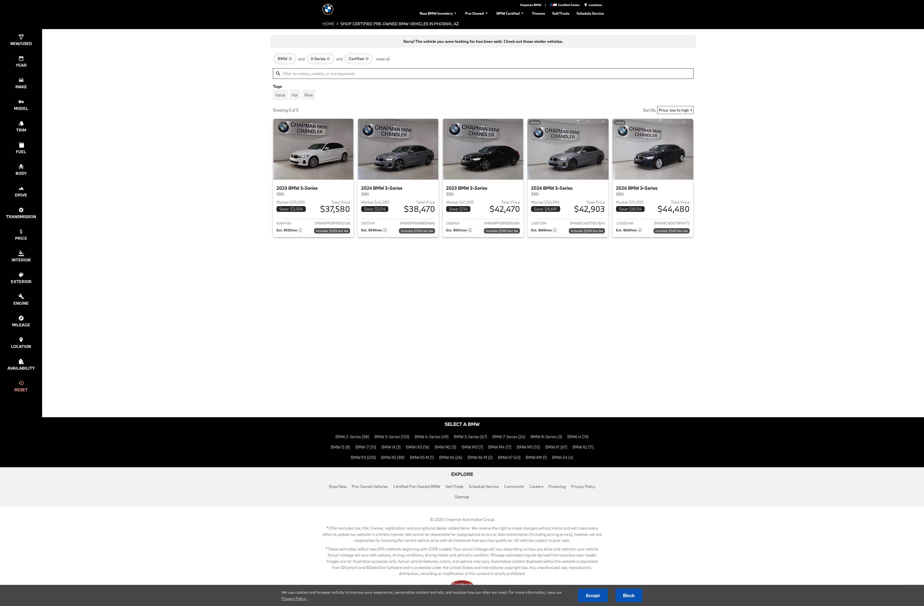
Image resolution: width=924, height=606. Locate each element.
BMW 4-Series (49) (432, 436)
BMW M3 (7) (472, 446)
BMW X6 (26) (450, 457)
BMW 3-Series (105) (391, 436)
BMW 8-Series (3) (546, 436)
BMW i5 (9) (340, 446)
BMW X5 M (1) (422, 457)
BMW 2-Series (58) (352, 436)
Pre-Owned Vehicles (370, 486)
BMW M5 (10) (528, 446)
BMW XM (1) (536, 457)
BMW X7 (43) (509, 457)
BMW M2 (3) (445, 446)
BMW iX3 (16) (417, 446)
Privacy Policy (583, 486)
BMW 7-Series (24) (508, 436)
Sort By (649, 110)
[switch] (280, 94)
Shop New (337, 486)
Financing (557, 486)
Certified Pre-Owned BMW (416, 486)
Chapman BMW (530, 5)
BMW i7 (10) (365, 446)
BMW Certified (508, 13)
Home (328, 23)
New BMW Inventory (436, 13)
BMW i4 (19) (578, 436)
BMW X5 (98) (392, 457)
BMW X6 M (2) (480, 457)
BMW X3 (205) (363, 457)
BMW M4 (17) (499, 446)
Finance (538, 13)
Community (514, 486)
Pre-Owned (474, 13)
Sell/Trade (560, 13)
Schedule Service (590, 13)
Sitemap (462, 496)
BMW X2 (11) (583, 446)
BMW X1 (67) (556, 446)
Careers (536, 486)
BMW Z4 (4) (562, 457)
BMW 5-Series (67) (470, 436)
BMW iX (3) (391, 446)
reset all (383, 58)
